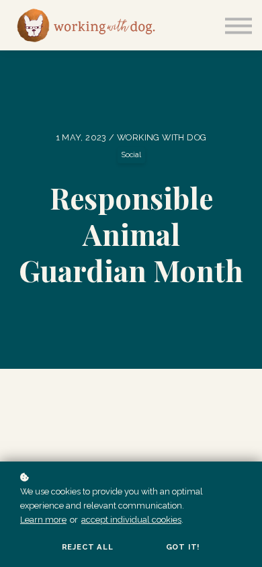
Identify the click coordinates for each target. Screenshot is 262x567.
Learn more (43, 520)
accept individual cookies (131, 520)
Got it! (183, 547)
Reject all (88, 547)
